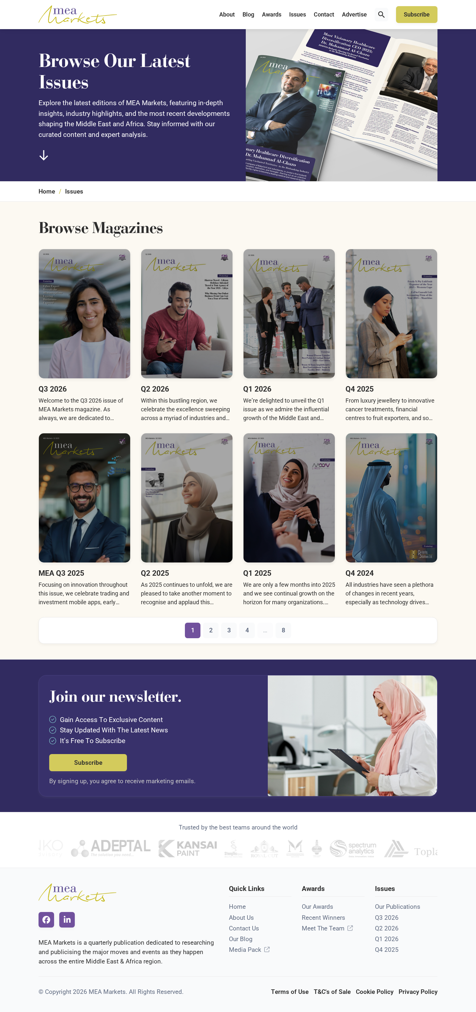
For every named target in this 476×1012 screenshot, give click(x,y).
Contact (324, 14)
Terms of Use (290, 991)
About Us (241, 917)
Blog (248, 14)
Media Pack (245, 949)
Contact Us (244, 928)
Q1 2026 (387, 939)
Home (47, 191)
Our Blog (241, 939)
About (227, 14)
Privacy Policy (418, 991)
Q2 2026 (387, 928)
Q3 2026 (387, 917)
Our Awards (317, 906)
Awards (271, 14)
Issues (297, 14)
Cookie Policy (374, 991)
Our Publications (397, 906)
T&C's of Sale (332, 991)
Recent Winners (323, 917)
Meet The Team (323, 928)
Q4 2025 (387, 949)
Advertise (354, 14)
